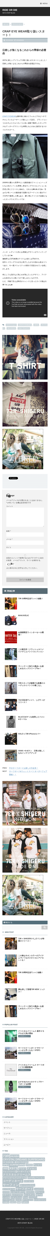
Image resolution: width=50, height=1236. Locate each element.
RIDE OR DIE (9, 10)
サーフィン (8, 1128)
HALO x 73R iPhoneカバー (29, 734)
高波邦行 (25, 1202)
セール (39, 1195)
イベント (7, 1122)
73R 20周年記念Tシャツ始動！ (30, 598)
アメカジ (31, 1168)
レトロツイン (40, 1200)
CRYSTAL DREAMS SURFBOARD (24, 1159)
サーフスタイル (9, 1189)
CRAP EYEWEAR (9, 116)
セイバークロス (17, 1195)
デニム (25, 1197)
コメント (9, 506)
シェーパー (6, 1192)
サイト (8, 547)
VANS (5, 1169)
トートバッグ (33, 1197)
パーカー (18, 1200)
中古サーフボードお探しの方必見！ (23, 768)
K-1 (14, 1162)
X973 (36, 325)
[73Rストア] (25, 449)
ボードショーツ (28, 1200)
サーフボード (24, 1188)
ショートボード (18, 1192)
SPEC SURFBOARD (14, 1164)
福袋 (19, 1202)
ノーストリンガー (8, 1200)
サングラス (11, 328)
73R (6, 1156)
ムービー (7, 1145)
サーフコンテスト (27, 1185)
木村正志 (13, 1202)
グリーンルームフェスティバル (15, 1178)
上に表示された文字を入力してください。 (22, 568)
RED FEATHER (22, 1162)
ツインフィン (16, 1197)
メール (9, 539)
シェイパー (38, 1189)
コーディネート (13, 1180)
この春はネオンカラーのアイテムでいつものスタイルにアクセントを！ (31, 957)
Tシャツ (38, 1165)
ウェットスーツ (9, 1171)
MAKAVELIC (23, 615)
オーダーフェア (23, 1171)
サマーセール (29, 1181)
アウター (22, 1169)
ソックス (6, 1197)
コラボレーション (36, 1178)
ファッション (11, 325)
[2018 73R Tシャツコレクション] (25, 357)
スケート (7, 1195)
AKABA (14, 1156)
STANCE (29, 1165)
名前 (8, 531)
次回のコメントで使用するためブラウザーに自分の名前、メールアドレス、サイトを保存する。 (25, 559)
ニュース (7, 1133)
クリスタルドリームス (17, 1174)
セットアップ (29, 1195)
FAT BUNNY (7, 1162)
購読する (8, 922)
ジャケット (30, 1192)
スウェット (39, 1192)
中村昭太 (6, 1202)
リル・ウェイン (24, 328)
